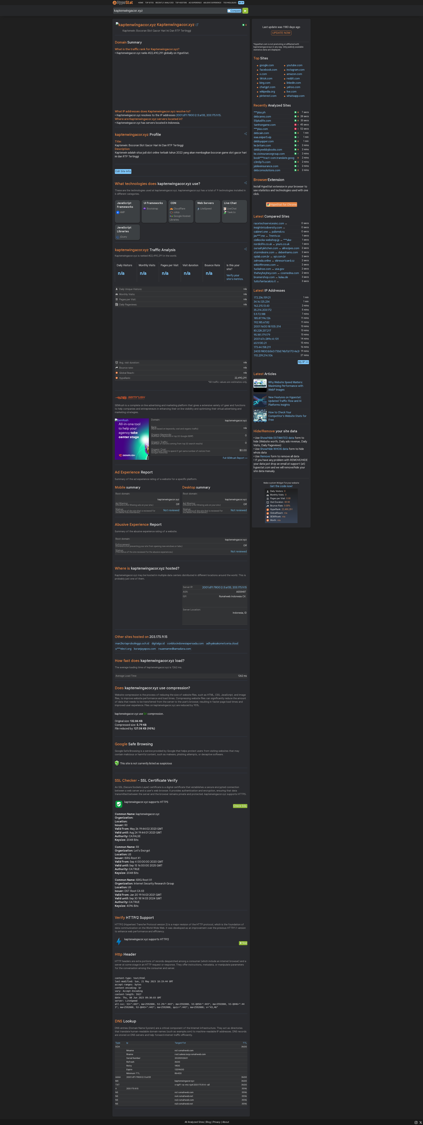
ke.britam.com (262, 145)
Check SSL (240, 806)
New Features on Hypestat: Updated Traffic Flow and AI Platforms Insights (284, 401)
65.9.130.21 (260, 343)
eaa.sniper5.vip (262, 137)
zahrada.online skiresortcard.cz (274, 260)
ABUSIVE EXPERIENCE (212, 2)
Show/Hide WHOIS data (274, 449)
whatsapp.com (296, 96)
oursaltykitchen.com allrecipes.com (276, 248)
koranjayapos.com (145, 649)
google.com (267, 65)
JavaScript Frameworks (125, 205)
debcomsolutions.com (267, 170)
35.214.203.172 (262, 310)
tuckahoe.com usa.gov (269, 269)
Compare (236, 10)
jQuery (123, 236)
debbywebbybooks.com (268, 149)
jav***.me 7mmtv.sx (267, 236)
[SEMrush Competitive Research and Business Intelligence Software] (130, 398)
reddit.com (293, 78)
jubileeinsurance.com (266, 166)
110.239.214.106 (263, 355)
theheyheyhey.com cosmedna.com (276, 273)
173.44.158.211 (262, 347)
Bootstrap (152, 208)
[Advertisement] (181, 83)
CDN (173, 203)
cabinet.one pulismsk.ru (269, 231)
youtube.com (294, 65)
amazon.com (294, 74)
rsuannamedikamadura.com (174, 649)
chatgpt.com (267, 87)
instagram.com (296, 69)
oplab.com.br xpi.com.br (270, 256)
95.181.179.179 (262, 335)
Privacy (216, 1122)
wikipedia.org (267, 91)
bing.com (265, 83)
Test (244, 943)
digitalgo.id (158, 643)
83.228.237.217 (262, 330)
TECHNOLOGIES (229, 2)
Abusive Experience (138, 524)
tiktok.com (266, 78)
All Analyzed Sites (194, 1122)
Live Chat (230, 203)
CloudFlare (179, 208)
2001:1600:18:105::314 (267, 326)
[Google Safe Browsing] (117, 763)
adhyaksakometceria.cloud (222, 643)
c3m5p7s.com (262, 162)
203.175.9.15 (213, 115)
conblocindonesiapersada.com (185, 643)
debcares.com (262, 116)
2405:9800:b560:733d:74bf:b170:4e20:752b (280, 351)
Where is (147, 568)
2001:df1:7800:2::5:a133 (190, 115)
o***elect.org (123, 649)
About (225, 1122)
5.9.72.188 (259, 314)
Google (134, 744)
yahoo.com (293, 87)
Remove (265, 456)
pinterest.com (268, 96)
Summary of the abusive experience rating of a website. (146, 531)
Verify (134, 917)
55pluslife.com (262, 120)
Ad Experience (134, 472)
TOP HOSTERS (181, 2)
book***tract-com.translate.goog (274, 158)
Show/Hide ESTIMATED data (277, 438)
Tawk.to (231, 212)
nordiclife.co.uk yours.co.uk (271, 244)
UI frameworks (153, 203)
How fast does (150, 660)
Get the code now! (281, 486)
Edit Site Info (123, 171)
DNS (125, 1021)
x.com (263, 74)
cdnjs (176, 212)
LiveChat (232, 208)
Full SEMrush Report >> (235, 457)
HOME (140, 2)
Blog (208, 1122)
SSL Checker (146, 780)
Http (125, 954)
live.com (291, 91)
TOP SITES (149, 2)
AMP (122, 212)
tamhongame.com (265, 125)
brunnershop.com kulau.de (271, 277)
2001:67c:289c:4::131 (266, 339)
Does (152, 688)
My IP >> (303, 362)
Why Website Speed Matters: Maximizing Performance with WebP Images (285, 386)
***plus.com (261, 129)
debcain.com (261, 133)
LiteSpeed (206, 208)
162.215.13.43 (261, 306)
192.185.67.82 (261, 322)
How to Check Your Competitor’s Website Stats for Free (287, 416)
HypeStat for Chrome (284, 204)
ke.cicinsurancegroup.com (269, 154)
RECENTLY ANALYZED (164, 2)
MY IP (241, 2)
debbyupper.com (264, 141)
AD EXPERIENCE (195, 2)
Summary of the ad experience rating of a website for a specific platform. (156, 479)
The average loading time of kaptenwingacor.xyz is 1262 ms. (148, 667)
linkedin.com (294, 83)
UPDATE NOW (281, 32)
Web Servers (205, 203)
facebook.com (268, 69)
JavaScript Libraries (124, 229)
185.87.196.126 (262, 318)
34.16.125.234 (262, 301)
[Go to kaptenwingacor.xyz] (196, 24)
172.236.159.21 (262, 297)
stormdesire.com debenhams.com (276, 252)
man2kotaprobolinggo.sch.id (132, 643)
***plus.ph (260, 112)
